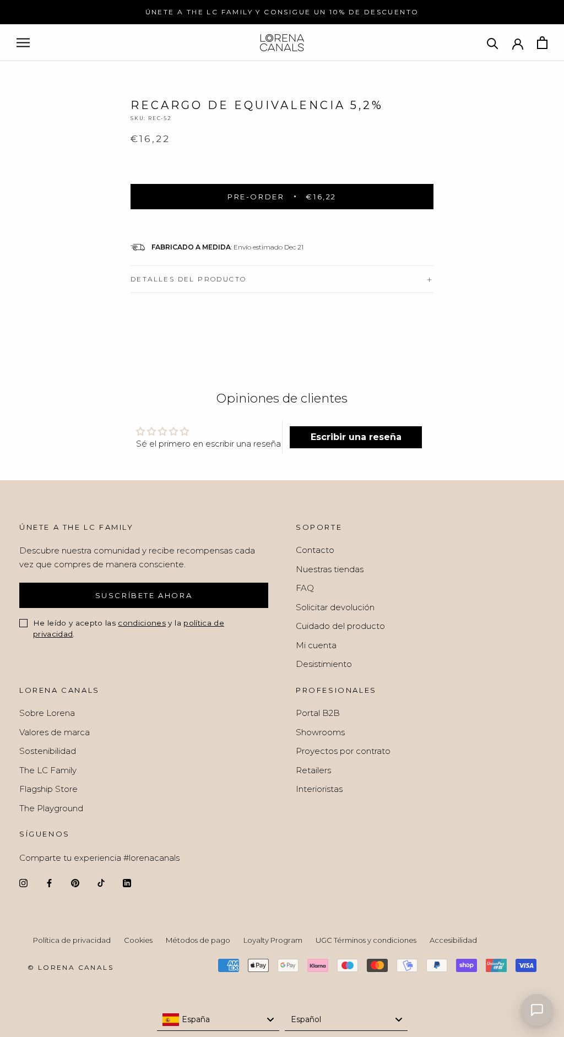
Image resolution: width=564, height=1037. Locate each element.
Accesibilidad (453, 940)
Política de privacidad (72, 940)
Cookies (138, 940)
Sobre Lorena (47, 713)
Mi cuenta (316, 645)
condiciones (142, 622)
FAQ (305, 588)
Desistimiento (324, 664)
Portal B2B (318, 713)
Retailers (313, 770)
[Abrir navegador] (23, 43)
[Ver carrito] (542, 42)
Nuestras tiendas (330, 569)
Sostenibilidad (47, 751)
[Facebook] (49, 882)
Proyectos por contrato (343, 751)
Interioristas (319, 789)
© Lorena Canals (70, 967)
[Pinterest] (75, 882)
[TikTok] (101, 882)
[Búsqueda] (492, 42)
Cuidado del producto (340, 626)
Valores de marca (54, 732)
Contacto (315, 550)
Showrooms (320, 732)
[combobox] (218, 1020)
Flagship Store (48, 789)
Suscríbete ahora (144, 595)
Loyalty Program (272, 940)
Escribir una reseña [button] (356, 437)
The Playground (51, 808)
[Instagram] (23, 882)
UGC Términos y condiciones (366, 940)
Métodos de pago (198, 940)
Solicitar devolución (335, 607)
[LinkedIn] (127, 882)
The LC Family (48, 770)
